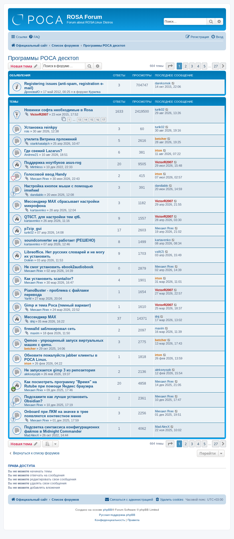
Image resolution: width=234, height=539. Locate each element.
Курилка (94, 92)
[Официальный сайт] (38, 18)
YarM (27, 298)
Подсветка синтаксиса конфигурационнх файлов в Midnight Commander (61, 429)
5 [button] (204, 66)
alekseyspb (32, 374)
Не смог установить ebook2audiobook (58, 267)
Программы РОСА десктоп (43, 58)
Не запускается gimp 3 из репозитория (59, 370)
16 (97, 120)
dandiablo (36, 194)
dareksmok (163, 83)
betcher (160, 138)
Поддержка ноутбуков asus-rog (52, 162)
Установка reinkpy (40, 127)
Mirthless (36, 167)
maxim (34, 333)
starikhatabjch (40, 143)
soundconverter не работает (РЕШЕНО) (59, 240)
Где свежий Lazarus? (43, 151)
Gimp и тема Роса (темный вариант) (57, 305)
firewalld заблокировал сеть (50, 329)
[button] (170, 66)
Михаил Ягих (39, 178)
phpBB (107, 509)
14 (85, 120)
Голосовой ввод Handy (45, 174)
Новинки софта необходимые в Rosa (58, 110)
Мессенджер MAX (40, 317)
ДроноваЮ (32, 92)
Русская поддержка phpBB (117, 514)
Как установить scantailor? (48, 279)
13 (79, 120)
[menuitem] (34, 36)
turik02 (159, 109)
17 (103, 120)
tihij (32, 321)
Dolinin (28, 260)
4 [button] (198, 66)
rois (26, 131)
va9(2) (159, 251)
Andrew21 (31, 154)
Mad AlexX (31, 435)
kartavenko (38, 210)
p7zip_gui (33, 228)
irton (158, 150)
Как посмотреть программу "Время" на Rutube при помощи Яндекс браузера (60, 384)
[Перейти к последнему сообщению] (173, 83)
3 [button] (192, 66)
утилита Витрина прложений (50, 139)
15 (91, 120)
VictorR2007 (39, 114)
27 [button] (216, 66)
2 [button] (186, 66)
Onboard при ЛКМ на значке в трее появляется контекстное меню (56, 413)
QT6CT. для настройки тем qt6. (52, 217)
